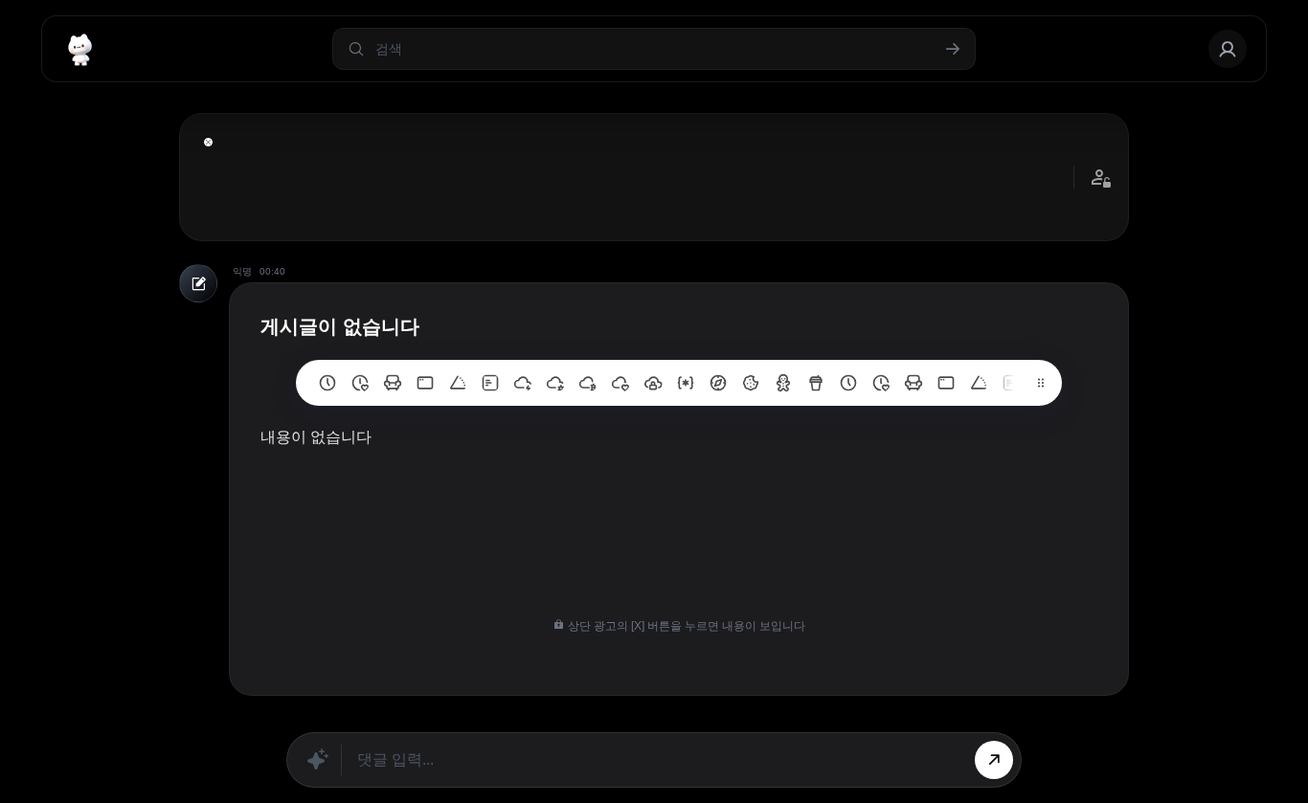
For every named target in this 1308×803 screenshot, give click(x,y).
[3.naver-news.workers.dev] (718, 383)
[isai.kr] (327, 383)
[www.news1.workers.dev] (848, 383)
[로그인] (1227, 49)
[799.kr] (425, 383)
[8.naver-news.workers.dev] (555, 383)
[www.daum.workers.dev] (816, 383)
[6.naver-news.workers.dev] (620, 383)
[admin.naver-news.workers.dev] (946, 383)
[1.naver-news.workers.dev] (783, 383)
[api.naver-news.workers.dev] (978, 383)
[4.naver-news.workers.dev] (685, 383)
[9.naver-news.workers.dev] (523, 383)
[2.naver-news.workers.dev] (750, 383)
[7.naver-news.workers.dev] (588, 383)
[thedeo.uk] (490, 383)
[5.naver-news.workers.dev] (653, 383)
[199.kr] (392, 383)
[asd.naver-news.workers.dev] (1011, 383)
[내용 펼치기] (208, 142)
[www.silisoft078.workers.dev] (881, 383)
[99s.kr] (457, 383)
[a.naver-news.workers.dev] (913, 383)
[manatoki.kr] (360, 383)
